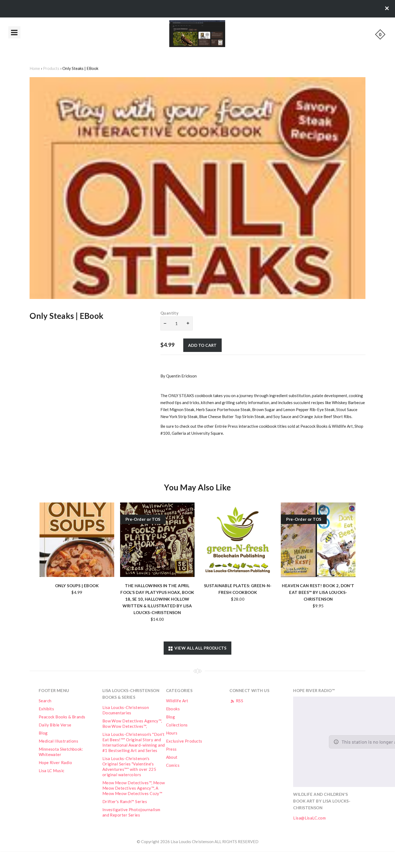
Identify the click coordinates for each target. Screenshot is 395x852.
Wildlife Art (177, 700)
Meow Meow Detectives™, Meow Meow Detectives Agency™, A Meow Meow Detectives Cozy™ (133, 788)
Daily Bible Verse (55, 724)
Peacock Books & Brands (62, 716)
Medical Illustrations (58, 741)
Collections (177, 724)
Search (45, 700)
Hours (172, 732)
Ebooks (173, 708)
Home (35, 68)
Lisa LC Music (51, 770)
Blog (43, 732)
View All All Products (200, 648)
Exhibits (46, 708)
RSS (239, 700)
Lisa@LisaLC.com (309, 817)
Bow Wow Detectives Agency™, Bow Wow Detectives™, (132, 723)
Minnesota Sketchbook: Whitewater (61, 752)
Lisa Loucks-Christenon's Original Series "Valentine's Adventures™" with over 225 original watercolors (129, 766)
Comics (173, 765)
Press (171, 749)
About (172, 757)
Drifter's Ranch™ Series (124, 801)
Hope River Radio (55, 762)
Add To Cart (202, 345)
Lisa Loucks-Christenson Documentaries (125, 710)
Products (51, 68)
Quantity (169, 313)
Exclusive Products (184, 741)
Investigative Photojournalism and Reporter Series (131, 812)
